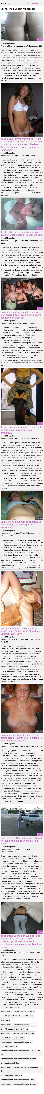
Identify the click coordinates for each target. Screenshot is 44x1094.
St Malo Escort (18, 1038)
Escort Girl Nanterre (9, 1046)
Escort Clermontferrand (10, 1016)
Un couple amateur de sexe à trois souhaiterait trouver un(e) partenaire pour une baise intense (21, 738)
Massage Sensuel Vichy (10, 1063)
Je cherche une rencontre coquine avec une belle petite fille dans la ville (21, 233)
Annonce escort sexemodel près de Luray (17, 1033)
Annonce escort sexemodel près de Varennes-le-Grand (20, 1069)
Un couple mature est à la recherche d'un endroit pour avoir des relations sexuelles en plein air (21, 315)
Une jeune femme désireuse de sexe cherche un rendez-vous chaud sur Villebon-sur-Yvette (21, 631)
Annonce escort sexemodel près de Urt (16, 1042)
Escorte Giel (6, 1038)
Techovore (5, 3)
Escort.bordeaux (7, 1029)
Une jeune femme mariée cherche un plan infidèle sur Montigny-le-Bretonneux (21, 524)
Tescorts (18, 1075)
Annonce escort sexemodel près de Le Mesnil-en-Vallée (21, 1052)
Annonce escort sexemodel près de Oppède (18, 1024)
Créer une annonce (34, 3)
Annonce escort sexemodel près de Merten (18, 1080)
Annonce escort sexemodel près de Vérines (18, 1059)
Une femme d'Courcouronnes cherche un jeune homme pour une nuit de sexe (22, 841)
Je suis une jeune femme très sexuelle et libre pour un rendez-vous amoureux (22, 430)
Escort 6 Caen (27, 1016)
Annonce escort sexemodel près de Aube (17, 1011)
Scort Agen (5, 1020)
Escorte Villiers (22, 1029)
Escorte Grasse (7, 1075)
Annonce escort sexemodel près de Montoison (19, 1084)
